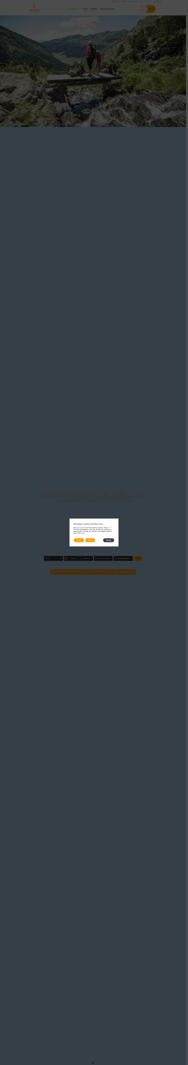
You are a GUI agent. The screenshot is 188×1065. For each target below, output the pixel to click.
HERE (110, 528)
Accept (79, 540)
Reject (90, 540)
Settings (108, 540)
